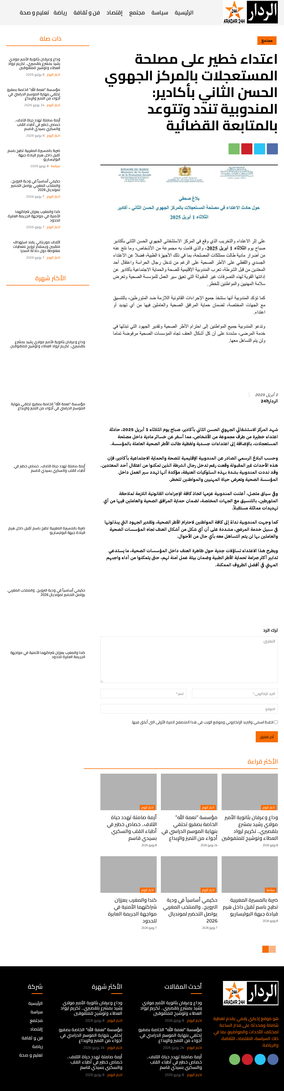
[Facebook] (272, 148)
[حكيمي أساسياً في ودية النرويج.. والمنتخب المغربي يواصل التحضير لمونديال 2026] (76, 189)
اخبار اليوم (53, 74)
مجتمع (267, 40)
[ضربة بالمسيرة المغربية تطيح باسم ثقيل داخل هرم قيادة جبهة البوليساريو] (76, 158)
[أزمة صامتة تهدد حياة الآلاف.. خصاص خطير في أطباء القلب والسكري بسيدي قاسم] (76, 128)
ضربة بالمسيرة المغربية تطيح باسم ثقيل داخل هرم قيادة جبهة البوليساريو (33, 154)
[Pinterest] (246, 148)
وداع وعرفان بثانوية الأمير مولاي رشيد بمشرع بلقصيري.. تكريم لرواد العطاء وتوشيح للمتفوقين (34, 63)
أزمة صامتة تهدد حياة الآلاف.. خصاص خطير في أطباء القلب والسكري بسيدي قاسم (37, 124)
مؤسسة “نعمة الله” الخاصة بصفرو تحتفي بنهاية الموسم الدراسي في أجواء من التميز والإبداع (33, 93)
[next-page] (265, 949)
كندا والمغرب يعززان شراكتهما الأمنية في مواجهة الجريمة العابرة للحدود (34, 215)
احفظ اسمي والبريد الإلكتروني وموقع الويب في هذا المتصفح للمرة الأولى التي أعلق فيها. (202, 722)
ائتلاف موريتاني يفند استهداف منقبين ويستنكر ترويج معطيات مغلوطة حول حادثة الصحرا (36, 246)
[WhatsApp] (234, 148)
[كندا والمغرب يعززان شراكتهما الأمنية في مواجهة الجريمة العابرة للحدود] (76, 219)
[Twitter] (259, 148)
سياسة (55, 166)
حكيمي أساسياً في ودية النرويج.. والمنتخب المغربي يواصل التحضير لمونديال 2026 (35, 185)
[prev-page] (272, 949)
